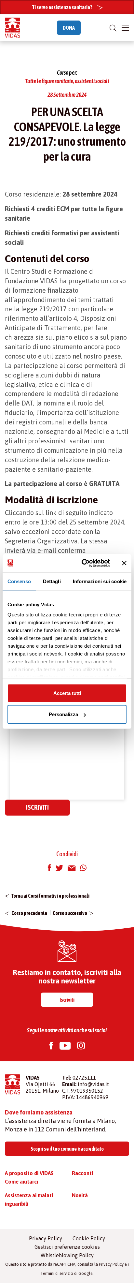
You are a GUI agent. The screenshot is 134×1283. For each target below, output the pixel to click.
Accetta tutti (67, 693)
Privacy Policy (45, 1238)
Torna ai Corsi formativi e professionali (50, 896)
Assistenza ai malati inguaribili (29, 1199)
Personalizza (63, 714)
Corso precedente (29, 913)
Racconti (82, 1173)
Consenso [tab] (19, 581)
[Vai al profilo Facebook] (51, 1046)
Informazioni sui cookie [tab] (100, 581)
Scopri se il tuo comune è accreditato (67, 1149)
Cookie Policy (89, 1238)
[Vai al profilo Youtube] (65, 1046)
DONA (69, 28)
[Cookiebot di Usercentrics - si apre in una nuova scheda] (83, 563)
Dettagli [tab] (52, 581)
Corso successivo (70, 913)
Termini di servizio (56, 1273)
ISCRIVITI (37, 807)
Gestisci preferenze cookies (67, 1247)
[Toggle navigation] (125, 27)
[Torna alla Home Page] (12, 27)
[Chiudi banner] (124, 563)
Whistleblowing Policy (67, 1255)
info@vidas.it (93, 1084)
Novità (80, 1195)
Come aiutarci (21, 1182)
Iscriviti (67, 1000)
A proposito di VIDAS (29, 1173)
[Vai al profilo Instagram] (81, 1046)
